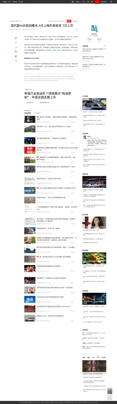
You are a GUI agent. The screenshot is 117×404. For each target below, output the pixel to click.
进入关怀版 (20, 1)
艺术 (93, 357)
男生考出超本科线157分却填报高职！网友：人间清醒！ (56, 247)
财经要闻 (85, 250)
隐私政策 (61, 386)
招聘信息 (52, 386)
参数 (54, 50)
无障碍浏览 (14, 1)
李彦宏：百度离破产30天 (89, 375)
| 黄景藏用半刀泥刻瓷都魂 (91, 343)
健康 (88, 357)
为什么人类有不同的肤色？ (90, 368)
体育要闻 (85, 174)
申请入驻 (75, 21)
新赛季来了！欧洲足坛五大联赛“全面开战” (51, 278)
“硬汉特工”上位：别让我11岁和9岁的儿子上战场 (53, 126)
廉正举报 (80, 386)
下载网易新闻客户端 (44, 102)
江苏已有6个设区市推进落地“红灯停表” (50, 297)
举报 (76, 29)
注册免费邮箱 (103, 1)
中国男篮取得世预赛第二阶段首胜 (48, 266)
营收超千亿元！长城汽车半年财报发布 (50, 316)
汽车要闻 (85, 96)
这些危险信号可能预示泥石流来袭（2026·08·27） (54, 306)
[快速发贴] (15, 38)
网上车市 (27, 29)
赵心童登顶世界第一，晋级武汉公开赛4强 (51, 138)
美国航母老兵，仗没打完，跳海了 (48, 228)
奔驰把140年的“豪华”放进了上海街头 (92, 120)
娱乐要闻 (85, 214)
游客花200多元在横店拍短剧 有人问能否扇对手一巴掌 (56, 167)
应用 (9, 1)
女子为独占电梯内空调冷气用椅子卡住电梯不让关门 (58, 188)
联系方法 (47, 386)
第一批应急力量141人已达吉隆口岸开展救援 (55, 257)
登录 (97, 1)
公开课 (103, 357)
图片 (58, 50)
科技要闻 (85, 291)
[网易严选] (83, 1)
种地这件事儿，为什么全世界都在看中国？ (52, 197)
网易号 (17, 21)
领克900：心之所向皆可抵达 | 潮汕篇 (92, 111)
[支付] (88, 1)
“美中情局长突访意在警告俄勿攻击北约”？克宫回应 (55, 287)
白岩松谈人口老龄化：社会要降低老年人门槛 (94, 364)
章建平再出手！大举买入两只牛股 (48, 179)
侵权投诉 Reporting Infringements (90, 386)
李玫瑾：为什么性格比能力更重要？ (92, 360)
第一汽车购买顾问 (94, 35)
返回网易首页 (29, 102)
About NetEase (36, 386)
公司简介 (42, 386)
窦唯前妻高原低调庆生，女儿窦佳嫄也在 (93, 239)
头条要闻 (85, 133)
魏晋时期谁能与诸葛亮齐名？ (90, 371)
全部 (104, 45)
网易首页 (5, 1)
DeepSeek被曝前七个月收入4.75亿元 (92, 322)
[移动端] (73, 1)
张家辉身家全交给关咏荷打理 (90, 242)
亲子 (98, 357)
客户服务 (57, 386)
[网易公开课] (78, 1)
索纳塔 (49, 50)
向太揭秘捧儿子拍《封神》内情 (91, 230)
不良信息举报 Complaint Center (71, 386)
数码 (84, 357)
